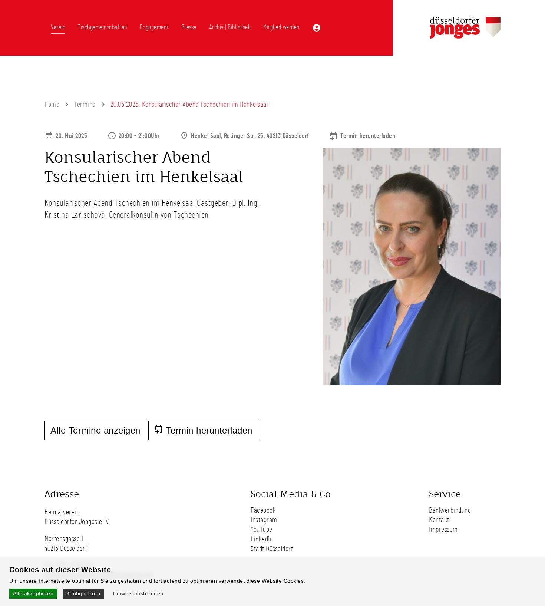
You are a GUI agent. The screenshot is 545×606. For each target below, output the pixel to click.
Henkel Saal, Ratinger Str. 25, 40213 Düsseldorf (250, 136)
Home (51, 104)
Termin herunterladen (367, 136)
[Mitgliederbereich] (316, 28)
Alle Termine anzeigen (95, 430)
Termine (85, 104)
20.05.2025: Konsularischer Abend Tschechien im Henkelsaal (189, 104)
